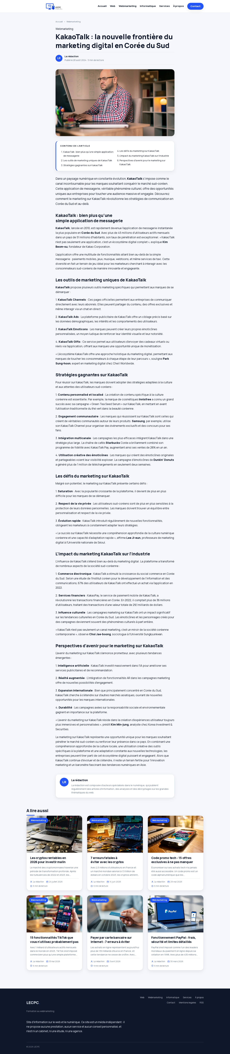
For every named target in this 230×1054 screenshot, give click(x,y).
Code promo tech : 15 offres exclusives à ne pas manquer (172, 860)
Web (112, 6)
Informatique (148, 6)
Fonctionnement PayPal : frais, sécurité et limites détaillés (173, 940)
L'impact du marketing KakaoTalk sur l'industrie (144, 155)
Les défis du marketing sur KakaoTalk (139, 150)
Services (164, 6)
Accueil (102, 6)
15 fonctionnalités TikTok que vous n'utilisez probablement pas (54, 940)
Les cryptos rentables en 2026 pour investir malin (48, 860)
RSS (202, 1002)
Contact (195, 6)
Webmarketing (127, 6)
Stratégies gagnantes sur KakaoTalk (82, 165)
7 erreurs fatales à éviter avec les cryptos (107, 860)
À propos (178, 6)
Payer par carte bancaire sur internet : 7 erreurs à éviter (111, 940)
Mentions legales (187, 1002)
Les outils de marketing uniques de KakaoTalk (87, 160)
